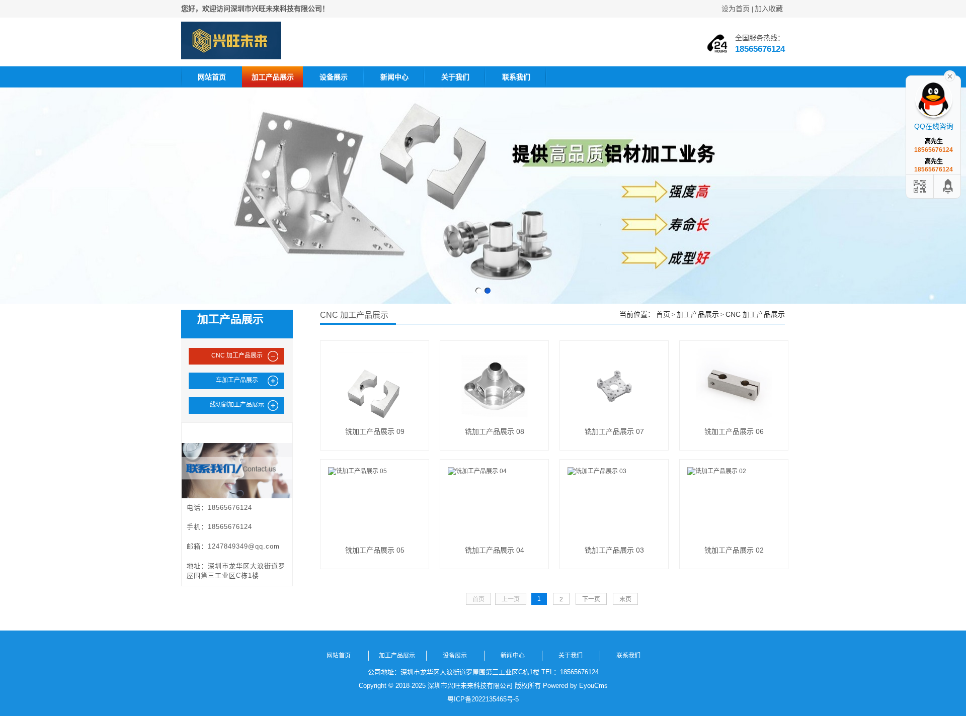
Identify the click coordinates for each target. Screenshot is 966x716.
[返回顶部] (948, 186)
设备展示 (333, 77)
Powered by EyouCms (574, 685)
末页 (625, 599)
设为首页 (735, 9)
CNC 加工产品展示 (755, 314)
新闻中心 (394, 77)
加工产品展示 (273, 77)
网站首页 (212, 77)
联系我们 (516, 77)
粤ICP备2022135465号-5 (483, 699)
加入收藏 (769, 9)
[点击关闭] (950, 75)
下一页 (591, 599)
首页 (663, 314)
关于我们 (455, 77)
